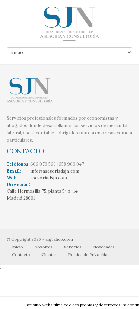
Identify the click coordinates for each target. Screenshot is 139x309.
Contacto (21, 254)
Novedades (104, 246)
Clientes (49, 254)
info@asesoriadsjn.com (54, 171)
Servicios (73, 246)
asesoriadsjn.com (48, 178)
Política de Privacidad (89, 254)
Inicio (17, 246)
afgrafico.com (59, 239)
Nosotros (43, 246)
